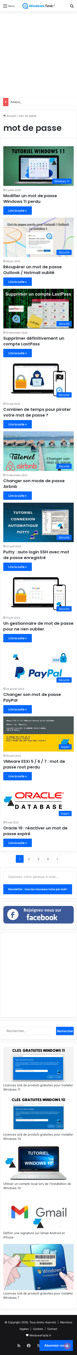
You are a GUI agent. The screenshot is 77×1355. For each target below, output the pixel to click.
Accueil (11, 115)
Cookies (38, 1328)
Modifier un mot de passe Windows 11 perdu (30, 198)
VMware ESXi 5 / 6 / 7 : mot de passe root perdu (34, 764)
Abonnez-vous (56, 1345)
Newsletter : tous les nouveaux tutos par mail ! (37, 889)
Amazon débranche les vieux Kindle (34, 102)
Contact (52, 1328)
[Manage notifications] (67, 1346)
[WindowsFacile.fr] (38, 6)
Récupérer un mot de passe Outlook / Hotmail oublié (32, 269)
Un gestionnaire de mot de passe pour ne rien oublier (38, 626)
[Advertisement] (38, 54)
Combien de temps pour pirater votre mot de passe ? (37, 412)
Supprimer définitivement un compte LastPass (33, 341)
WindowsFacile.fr (40, 1335)
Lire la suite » (17, 210)
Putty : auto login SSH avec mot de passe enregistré (36, 555)
